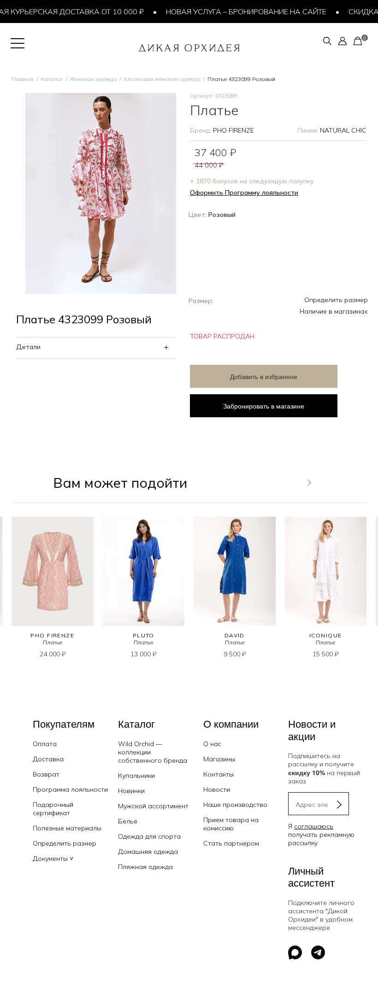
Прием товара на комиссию (231, 824)
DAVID (234, 635)
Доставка (48, 759)
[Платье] (53, 571)
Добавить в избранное (263, 376)
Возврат (46, 774)
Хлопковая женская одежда (162, 79)
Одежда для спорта (149, 836)
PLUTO (143, 635)
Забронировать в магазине (263, 405)
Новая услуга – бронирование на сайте (223, 11)
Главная (23, 79)
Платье (52, 642)
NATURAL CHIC (343, 130)
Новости (216, 789)
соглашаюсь (313, 826)
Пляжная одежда (145, 867)
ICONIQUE (325, 635)
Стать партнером (231, 843)
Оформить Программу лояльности (244, 192)
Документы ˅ (53, 858)
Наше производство (235, 804)
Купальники (136, 775)
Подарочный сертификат (53, 808)
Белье (127, 821)
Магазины (219, 759)
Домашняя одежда (148, 851)
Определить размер (336, 300)
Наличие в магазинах (334, 311)
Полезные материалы (67, 828)
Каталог (52, 79)
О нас (212, 744)
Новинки (131, 791)
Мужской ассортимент (153, 806)
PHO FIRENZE (233, 130)
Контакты (218, 774)
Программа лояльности (70, 789)
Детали (28, 347)
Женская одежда (93, 79)
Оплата (45, 744)
